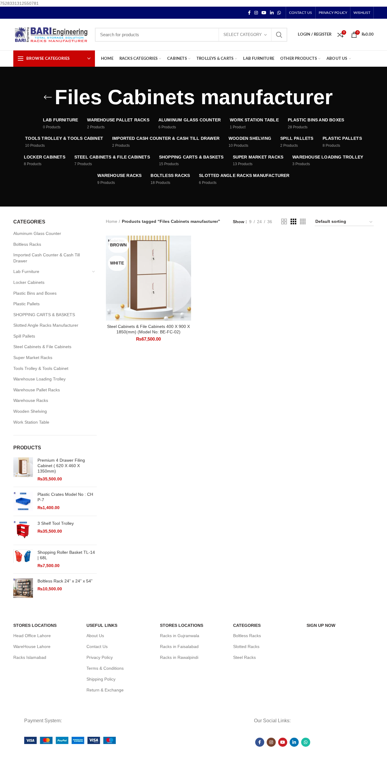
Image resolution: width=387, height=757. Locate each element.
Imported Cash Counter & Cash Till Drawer (46, 257)
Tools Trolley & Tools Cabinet (40, 368)
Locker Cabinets (28, 282)
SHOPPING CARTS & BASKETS (44, 314)
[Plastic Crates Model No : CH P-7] (23, 501)
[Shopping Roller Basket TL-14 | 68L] (23, 559)
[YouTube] (264, 13)
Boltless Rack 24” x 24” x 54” (65, 581)
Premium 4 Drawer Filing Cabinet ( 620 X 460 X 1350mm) (61, 465)
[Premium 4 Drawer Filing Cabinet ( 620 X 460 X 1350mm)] (23, 469)
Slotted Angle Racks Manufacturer (45, 325)
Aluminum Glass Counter (37, 233)
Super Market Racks (32, 357)
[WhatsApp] (279, 13)
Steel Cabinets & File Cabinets (42, 346)
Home (111, 221)
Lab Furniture (26, 271)
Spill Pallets (24, 336)
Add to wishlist (186, 272)
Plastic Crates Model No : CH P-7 (65, 497)
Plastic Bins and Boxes (35, 293)
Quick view (186, 259)
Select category (242, 34)
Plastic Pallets (26, 303)
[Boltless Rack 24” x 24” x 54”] (23, 588)
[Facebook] (249, 13)
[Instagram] (256, 13)
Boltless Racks (27, 244)
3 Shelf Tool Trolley (55, 523)
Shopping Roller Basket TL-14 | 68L (66, 555)
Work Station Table (31, 422)
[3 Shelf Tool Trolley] (23, 530)
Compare (186, 245)
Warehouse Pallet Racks (36, 389)
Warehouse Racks (30, 400)
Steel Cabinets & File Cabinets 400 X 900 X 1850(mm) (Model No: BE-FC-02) (148, 329)
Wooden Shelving (30, 411)
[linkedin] (271, 13)
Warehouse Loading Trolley (39, 379)
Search (279, 35)
